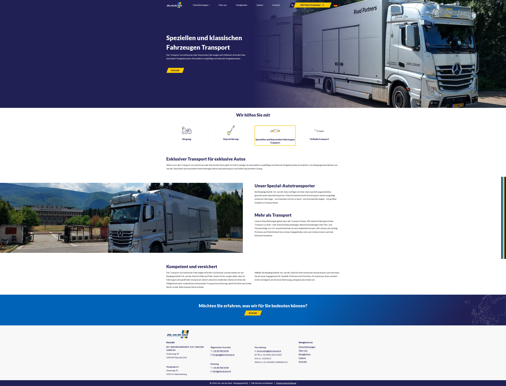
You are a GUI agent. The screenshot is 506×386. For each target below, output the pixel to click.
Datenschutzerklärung (286, 383)
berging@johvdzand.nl (223, 354)
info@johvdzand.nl (222, 371)
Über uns (223, 5)
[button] (337, 5)
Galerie (259, 5)
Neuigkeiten (242, 5)
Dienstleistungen (307, 347)
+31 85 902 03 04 (221, 351)
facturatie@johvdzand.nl (269, 351)
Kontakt (276, 5)
